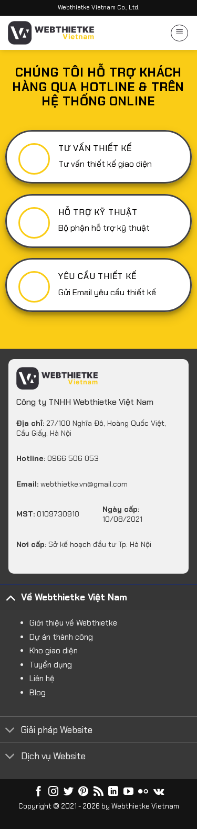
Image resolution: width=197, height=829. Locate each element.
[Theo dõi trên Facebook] (39, 792)
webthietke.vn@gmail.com (84, 484)
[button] (179, 33)
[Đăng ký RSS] (98, 792)
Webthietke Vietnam (145, 806)
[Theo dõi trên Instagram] (53, 792)
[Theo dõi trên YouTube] (128, 792)
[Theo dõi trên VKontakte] (158, 792)
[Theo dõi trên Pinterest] (83, 792)
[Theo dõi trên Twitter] (69, 792)
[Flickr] (143, 792)
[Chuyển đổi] (10, 597)
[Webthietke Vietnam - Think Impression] (51, 33)
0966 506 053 (73, 458)
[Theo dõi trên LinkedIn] (113, 792)
